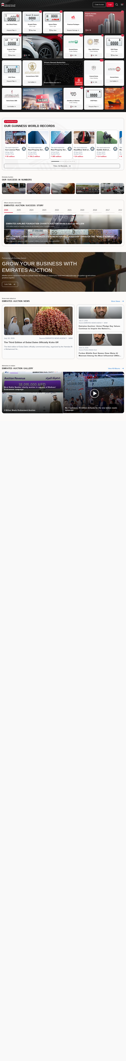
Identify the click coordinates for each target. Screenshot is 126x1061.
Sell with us (118, 988)
